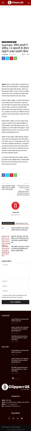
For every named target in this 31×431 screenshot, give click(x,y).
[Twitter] (7, 58)
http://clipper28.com (15, 214)
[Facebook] (3, 58)
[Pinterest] (11, 58)
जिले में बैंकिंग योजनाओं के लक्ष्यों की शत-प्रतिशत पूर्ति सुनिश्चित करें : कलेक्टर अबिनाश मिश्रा (20, 249)
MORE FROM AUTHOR (22, 223)
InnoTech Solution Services (18, 429)
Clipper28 (5, 54)
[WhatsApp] (15, 58)
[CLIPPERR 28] (15, 2)
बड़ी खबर (14, 42)
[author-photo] (15, 210)
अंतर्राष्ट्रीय (8, 7)
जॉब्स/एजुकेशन (9, 42)
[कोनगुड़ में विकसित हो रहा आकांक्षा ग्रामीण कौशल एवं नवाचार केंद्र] (6, 230)
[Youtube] (22, 418)
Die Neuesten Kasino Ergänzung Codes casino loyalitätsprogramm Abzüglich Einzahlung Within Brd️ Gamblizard (23, 190)
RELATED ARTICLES (8, 223)
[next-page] (5, 255)
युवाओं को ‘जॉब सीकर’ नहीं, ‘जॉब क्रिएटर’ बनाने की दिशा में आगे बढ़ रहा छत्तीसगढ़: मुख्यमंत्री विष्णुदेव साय (20, 329)
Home (3, 7)
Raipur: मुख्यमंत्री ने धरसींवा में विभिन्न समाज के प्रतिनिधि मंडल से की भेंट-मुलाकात (8, 187)
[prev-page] (3, 255)
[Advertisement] (15, 24)
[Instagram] (13, 418)
